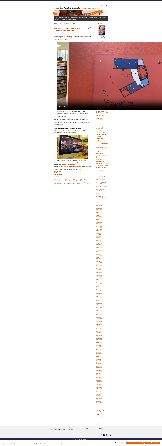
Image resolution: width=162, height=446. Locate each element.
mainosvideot (61, 182)
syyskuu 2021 (98, 286)
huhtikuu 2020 (99, 307)
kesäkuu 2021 (99, 289)
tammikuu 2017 (99, 356)
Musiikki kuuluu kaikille (67, 8)
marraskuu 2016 (99, 359)
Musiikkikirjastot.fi (71, 19)
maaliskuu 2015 (99, 387)
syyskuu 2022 (98, 269)
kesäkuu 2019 (99, 320)
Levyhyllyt (64, 19)
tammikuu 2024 (99, 247)
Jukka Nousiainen (58, 174)
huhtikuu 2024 (99, 243)
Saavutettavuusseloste (91, 431)
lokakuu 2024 (98, 234)
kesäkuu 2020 (99, 304)
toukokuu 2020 (99, 306)
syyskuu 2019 (98, 315)
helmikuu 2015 (99, 388)
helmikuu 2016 (99, 371)
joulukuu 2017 (99, 343)
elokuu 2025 (98, 220)
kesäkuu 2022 (99, 274)
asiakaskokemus (82, 179)
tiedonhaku (101, 168)
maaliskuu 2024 (99, 244)
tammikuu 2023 (99, 264)
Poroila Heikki (98, 163)
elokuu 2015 (98, 380)
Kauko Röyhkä (57, 176)
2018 (96, 128)
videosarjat (83, 183)
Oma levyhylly (102, 17)
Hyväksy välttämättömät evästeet (150, 443)
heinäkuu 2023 (99, 255)
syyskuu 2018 (98, 332)
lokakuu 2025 (98, 218)
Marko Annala (57, 171)
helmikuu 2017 (99, 355)
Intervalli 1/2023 (98, 145)
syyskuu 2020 (98, 300)
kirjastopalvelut (74, 180)
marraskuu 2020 (99, 299)
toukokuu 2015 (99, 384)
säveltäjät (98, 168)
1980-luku (101, 126)
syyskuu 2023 (98, 253)
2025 (97, 132)
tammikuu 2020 (99, 310)
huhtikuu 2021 (99, 292)
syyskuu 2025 (98, 219)
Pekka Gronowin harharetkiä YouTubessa (79, 17)
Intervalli (57, 19)
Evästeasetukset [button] (103, 431)
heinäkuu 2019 (99, 318)
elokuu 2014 (98, 397)
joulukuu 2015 (99, 374)
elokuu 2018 (98, 334)
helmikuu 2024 (99, 246)
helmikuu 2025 (99, 229)
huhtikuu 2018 (99, 339)
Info (87, 428)
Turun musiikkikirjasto (68, 183)
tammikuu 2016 (99, 373)
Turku (102, 170)
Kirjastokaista (67, 180)
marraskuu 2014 (99, 392)
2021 (103, 128)
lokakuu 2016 (98, 360)
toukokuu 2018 (99, 338)
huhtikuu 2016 (99, 369)
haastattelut (98, 136)
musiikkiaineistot (99, 150)
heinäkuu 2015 (99, 381)
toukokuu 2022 (99, 275)
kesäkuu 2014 (99, 399)
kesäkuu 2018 (99, 336)
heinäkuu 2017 (99, 348)
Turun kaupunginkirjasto (59, 183)
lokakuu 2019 (98, 314)
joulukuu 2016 (99, 357)
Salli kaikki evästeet (132, 443)
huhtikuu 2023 (99, 260)
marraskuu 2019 (99, 313)
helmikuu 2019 (99, 325)
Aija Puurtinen (57, 173)
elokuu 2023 (98, 254)
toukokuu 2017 (99, 350)
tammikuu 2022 (99, 281)
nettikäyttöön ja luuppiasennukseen (68, 132)
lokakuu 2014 (98, 394)
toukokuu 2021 (99, 290)
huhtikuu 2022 (99, 276)
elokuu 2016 (98, 363)
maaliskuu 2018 (99, 341)
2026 (100, 132)
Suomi (98, 167)
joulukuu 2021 (99, 282)
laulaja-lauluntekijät (99, 148)
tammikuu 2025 (99, 230)
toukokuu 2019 (99, 321)
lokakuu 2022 (98, 268)
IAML (99, 144)
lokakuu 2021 (98, 285)
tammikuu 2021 (99, 296)
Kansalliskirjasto (98, 147)
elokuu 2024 (98, 237)
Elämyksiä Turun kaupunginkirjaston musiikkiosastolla (77, 166)
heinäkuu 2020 (99, 303)
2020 (71, 179)
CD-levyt (103, 132)
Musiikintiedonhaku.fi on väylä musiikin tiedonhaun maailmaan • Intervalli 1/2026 (102, 114)
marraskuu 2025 (99, 216)
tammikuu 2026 (99, 213)
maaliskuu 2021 (99, 293)
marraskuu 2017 (99, 345)
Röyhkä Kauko (88, 182)
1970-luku (97, 125)
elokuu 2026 (98, 204)
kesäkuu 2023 (99, 257)
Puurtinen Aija (81, 182)
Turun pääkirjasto (76, 183)
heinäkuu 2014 (99, 398)
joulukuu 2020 (99, 297)
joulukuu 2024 (99, 232)
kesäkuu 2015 (99, 383)
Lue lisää (87, 443)
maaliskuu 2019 (99, 324)
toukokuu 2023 (99, 258)
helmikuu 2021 (99, 295)
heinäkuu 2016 (99, 364)
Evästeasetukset (120, 443)
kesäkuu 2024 (99, 240)
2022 (97, 130)
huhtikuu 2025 (99, 226)
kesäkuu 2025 (99, 223)
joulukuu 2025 (99, 215)
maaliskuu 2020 (99, 309)
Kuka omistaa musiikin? (93, 17)
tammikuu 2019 (99, 327)
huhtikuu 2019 (99, 322)
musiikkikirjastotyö (99, 155)
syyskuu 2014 (98, 395)
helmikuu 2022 (99, 279)
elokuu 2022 (98, 271)
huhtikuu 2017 (99, 352)
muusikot (105, 155)
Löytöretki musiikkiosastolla (68, 164)
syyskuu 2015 (98, 378)
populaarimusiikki (100, 161)
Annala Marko (75, 179)
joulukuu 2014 (99, 391)
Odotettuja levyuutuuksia (64, 17)
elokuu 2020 (98, 301)
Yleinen (60, 179)
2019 (68, 179)
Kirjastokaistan (68, 36)
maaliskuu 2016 (99, 370)
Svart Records (103, 167)
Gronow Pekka (101, 135)
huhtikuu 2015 (99, 385)
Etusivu (56, 17)
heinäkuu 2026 (99, 205)
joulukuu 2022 (99, 265)
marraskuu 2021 (99, 283)
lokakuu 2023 (98, 251)
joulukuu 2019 (99, 311)
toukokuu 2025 (99, 225)
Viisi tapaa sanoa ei (100, 119)
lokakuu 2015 (98, 377)
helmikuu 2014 (99, 404)
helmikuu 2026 (99, 212)
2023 (100, 130)
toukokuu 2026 (99, 208)
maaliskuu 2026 (99, 211)
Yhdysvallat (103, 171)
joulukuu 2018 (99, 328)
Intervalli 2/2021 (105, 145)
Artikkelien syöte (99, 417)
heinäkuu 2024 (99, 239)
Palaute (101, 428)
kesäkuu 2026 (99, 206)
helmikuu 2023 (99, 262)
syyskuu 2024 (98, 236)
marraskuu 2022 (99, 267)
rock (102, 163)
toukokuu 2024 (99, 241)
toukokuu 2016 (99, 367)
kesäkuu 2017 (99, 349)
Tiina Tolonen (106, 168)
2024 (104, 130)
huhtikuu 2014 (99, 402)
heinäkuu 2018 (99, 335)
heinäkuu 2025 (99, 222)
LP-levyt (103, 148)
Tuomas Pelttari (66, 33)
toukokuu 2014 (99, 401)
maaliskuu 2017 (99, 353)
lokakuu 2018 (98, 331)
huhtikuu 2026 (99, 209)
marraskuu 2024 (99, 233)
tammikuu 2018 (99, 342)
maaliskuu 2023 (99, 261)
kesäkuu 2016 (99, 366)
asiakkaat (62, 180)
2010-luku (105, 126)
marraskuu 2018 (99, 329)
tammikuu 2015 (99, 390)
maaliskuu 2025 (99, 227)
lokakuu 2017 (98, 346)
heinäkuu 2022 (99, 272)
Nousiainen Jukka (74, 182)
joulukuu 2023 (99, 248)
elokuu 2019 (98, 317)
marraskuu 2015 (99, 376)
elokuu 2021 (98, 287)
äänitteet (97, 173)
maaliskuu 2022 (99, 278)
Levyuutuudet (98, 411)
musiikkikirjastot (67, 182)
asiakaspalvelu (57, 180)
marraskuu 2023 (99, 250)
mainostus (56, 182)
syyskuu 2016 (98, 362)
